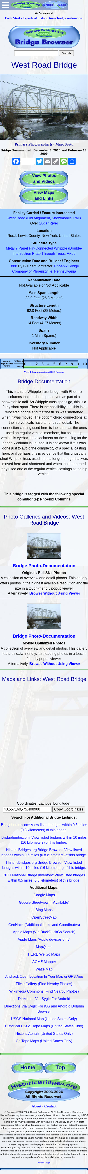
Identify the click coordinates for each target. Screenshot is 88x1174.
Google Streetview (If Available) (44, 902)
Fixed (71, 253)
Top (60, 1067)
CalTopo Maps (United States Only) (44, 1041)
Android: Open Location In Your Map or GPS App (44, 976)
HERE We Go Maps (44, 954)
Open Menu (5, 5)
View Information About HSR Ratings (44, 372)
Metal (10, 248)
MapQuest (44, 947)
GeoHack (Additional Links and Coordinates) (44, 925)
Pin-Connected (41, 248)
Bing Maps (44, 910)
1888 (13, 266)
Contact (50, 1106)
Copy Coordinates (68, 809)
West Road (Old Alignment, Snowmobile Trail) (44, 218)
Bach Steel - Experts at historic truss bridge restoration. (44, 18)
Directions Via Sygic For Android (44, 999)
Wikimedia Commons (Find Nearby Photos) (44, 991)
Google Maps (44, 895)
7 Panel (22, 248)
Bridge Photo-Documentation (44, 565)
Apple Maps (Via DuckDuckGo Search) (44, 932)
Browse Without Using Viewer (54, 593)
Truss (60, 253)
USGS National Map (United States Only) (44, 1019)
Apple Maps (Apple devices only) (44, 939)
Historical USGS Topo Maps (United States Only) (44, 1026)
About (36, 1106)
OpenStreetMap (44, 917)
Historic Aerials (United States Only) (44, 1033)
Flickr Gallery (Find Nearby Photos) (44, 984)
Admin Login (44, 1162)
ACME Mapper (44, 962)
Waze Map (44, 969)
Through (48, 253)
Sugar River (48, 223)
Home (27, 1067)
